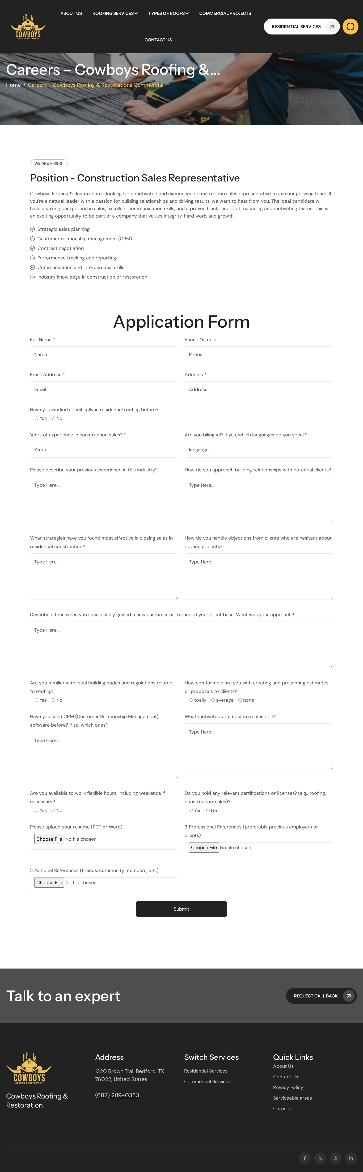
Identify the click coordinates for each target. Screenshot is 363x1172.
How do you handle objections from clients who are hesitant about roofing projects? (258, 542)
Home (13, 84)
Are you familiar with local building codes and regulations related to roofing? (101, 687)
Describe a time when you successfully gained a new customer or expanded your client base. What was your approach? (162, 614)
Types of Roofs (166, 13)
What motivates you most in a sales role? (230, 716)
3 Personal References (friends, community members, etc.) (94, 870)
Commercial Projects (225, 13)
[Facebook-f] (305, 1158)
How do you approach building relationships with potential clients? (258, 470)
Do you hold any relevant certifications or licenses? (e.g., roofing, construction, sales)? (255, 797)
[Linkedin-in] (351, 1158)
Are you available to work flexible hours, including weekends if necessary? (97, 797)
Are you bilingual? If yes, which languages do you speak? (246, 435)
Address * (196, 374)
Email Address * (47, 374)
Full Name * (42, 339)
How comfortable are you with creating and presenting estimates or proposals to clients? (256, 687)
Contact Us (158, 39)
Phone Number (201, 339)
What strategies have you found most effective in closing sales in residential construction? (101, 542)
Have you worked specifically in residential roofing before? (94, 409)
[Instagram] (335, 1158)
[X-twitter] (320, 1158)
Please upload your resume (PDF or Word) (76, 827)
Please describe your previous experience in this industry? (94, 470)
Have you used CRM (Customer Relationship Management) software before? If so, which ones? (94, 720)
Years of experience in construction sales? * (78, 435)
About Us (71, 13)
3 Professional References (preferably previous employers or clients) (251, 831)
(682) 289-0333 (117, 1095)
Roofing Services (113, 13)
